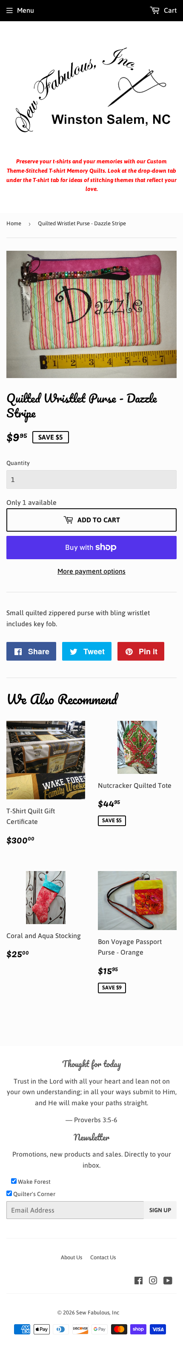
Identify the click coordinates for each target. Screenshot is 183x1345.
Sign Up (160, 1210)
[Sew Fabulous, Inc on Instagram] (153, 1281)
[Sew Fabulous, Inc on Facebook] (138, 1281)
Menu (25, 10)
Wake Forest (34, 1181)
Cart (169, 10)
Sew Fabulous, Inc (97, 1312)
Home (13, 223)
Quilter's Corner (33, 1194)
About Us (71, 1257)
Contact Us (103, 1257)
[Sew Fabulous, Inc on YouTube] (167, 1281)
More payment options (91, 571)
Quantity (18, 463)
